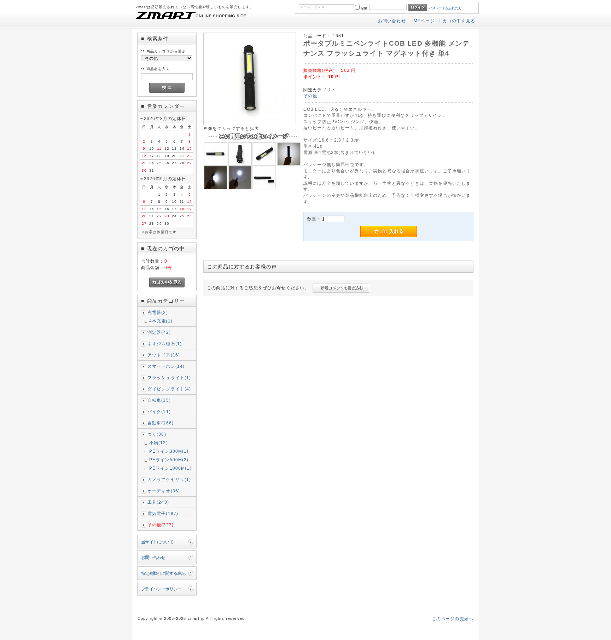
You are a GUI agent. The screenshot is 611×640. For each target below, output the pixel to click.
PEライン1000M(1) (170, 468)
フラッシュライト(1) (169, 377)
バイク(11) (159, 411)
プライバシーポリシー (161, 589)
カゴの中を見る (459, 20)
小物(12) (158, 442)
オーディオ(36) (163, 490)
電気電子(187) (162, 513)
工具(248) (158, 502)
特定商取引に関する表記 (163, 573)
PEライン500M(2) (169, 459)
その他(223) (160, 524)
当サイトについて (157, 541)
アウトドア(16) (163, 355)
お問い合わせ (392, 20)
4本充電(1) (161, 321)
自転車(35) (159, 400)
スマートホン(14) (166, 366)
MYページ (424, 20)
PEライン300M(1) (169, 451)
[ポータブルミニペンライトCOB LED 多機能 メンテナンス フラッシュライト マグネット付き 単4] (249, 123)
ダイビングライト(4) (169, 389)
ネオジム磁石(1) (164, 343)
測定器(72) (159, 332)
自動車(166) (160, 423)
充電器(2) (157, 312)
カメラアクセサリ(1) (169, 479)
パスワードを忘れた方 (445, 8)
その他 (310, 95)
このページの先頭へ (452, 618)
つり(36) (156, 434)
